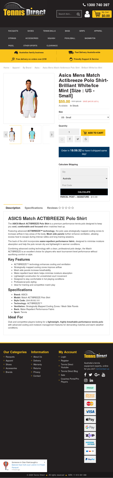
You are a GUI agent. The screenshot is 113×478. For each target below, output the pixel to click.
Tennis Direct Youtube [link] (67, 366)
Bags (67, 31)
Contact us (104, 368)
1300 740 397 (97, 4)
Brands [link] (9, 372)
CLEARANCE (52, 45)
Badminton (90, 38)
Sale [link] (63, 374)
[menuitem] (70, 139)
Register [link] (65, 360)
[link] (85, 374)
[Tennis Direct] (24, 8)
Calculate (84, 191)
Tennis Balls (49, 31)
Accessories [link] (11, 368)
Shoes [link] (9, 364)
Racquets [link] (10, 356)
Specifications (34, 208)
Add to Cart (95, 132)
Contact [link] (37, 375)
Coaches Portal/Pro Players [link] (70, 380)
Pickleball (70, 38)
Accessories (31, 38)
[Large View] (18, 134)
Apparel (98, 31)
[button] (62, 140)
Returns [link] (37, 368)
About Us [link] (37, 356)
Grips (82, 31)
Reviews (52, 208)
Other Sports (30, 45)
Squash (51, 38)
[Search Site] (78, 13)
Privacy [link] (36, 372)
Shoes (31, 31)
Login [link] (63, 356)
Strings (12, 38)
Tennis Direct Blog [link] (69, 371)
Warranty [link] (37, 364)
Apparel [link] (9, 360)
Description (13, 208)
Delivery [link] (37, 360)
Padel (11, 45)
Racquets (13, 31)
